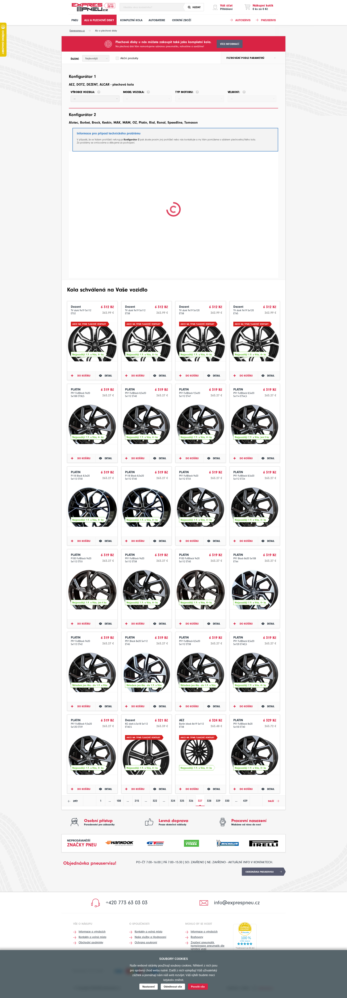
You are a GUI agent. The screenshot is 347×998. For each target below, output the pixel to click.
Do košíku (83, 375)
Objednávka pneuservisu (259, 871)
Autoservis (242, 20)
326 (191, 800)
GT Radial (155, 843)
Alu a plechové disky (99, 20)
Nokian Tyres (192, 843)
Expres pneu (90, 7)
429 (245, 800)
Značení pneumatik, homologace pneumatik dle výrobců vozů (207, 946)
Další (271, 801)
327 (200, 800)
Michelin (228, 843)
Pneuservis (268, 20)
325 (182, 800)
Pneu (74, 20)
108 (119, 800)
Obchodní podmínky (91, 942)
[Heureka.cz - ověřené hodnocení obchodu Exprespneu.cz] (245, 936)
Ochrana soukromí (146, 942)
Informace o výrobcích (92, 931)
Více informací (229, 44)
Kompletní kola (131, 20)
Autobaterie (157, 20)
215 (137, 800)
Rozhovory (197, 937)
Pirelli (264, 843)
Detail (108, 375)
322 (155, 800)
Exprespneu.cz (77, 30)
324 (173, 800)
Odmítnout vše (173, 986)
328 (209, 800)
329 (218, 800)
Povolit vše (198, 986)
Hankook (119, 843)
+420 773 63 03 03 (126, 902)
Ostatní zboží (181, 20)
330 (227, 800)
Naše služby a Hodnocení (150, 937)
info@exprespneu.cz (237, 902)
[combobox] (95, 58)
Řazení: (75, 58)
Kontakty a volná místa (92, 937)
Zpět (75, 801)
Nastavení (148, 986)
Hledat (196, 7)
